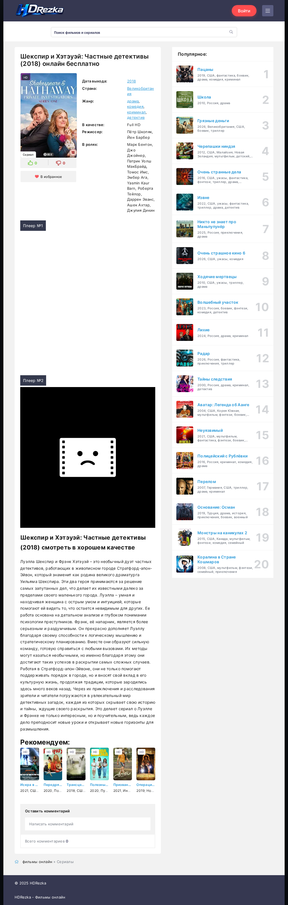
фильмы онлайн (37, 861)
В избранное (51, 177)
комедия (135, 106)
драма (133, 101)
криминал (136, 112)
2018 (131, 81)
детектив (136, 117)
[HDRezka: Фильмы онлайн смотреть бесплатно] (40, 10)
